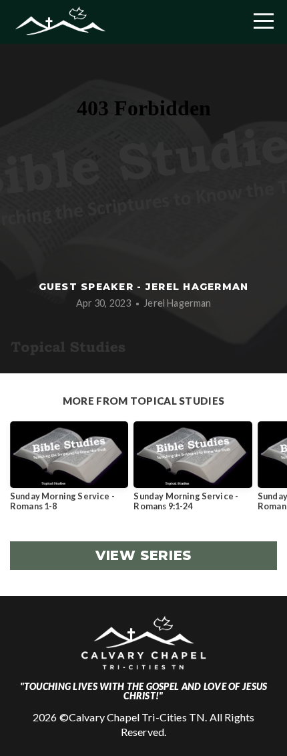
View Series (143, 555)
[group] (69, 471)
